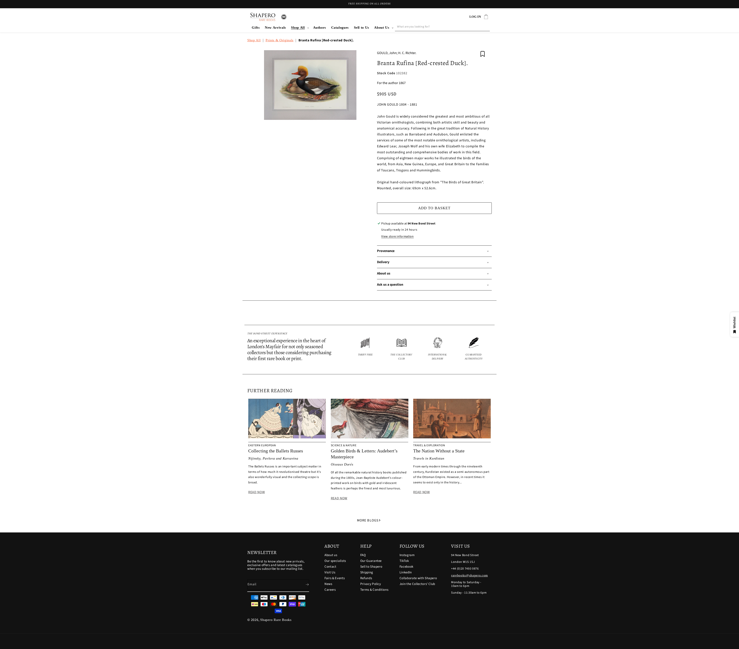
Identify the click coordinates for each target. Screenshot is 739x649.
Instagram (407, 555)
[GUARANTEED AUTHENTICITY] (474, 349)
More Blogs (368, 520)
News (328, 584)
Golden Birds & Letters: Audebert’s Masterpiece (364, 453)
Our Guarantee (371, 561)
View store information (397, 236)
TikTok (404, 561)
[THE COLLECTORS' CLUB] (402, 349)
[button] (299, 27)
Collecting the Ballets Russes (275, 450)
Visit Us (329, 572)
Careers (330, 589)
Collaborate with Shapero (418, 578)
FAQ (363, 555)
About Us (381, 27)
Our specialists (335, 561)
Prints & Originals (279, 40)
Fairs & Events (334, 578)
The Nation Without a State (439, 450)
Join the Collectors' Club (417, 584)
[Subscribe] (304, 585)
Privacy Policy (370, 584)
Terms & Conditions (374, 589)
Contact (330, 566)
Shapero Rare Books (276, 620)
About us (330, 555)
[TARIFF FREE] (365, 349)
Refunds (366, 578)
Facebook (406, 566)
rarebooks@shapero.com (469, 575)
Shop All (298, 27)
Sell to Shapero (371, 566)
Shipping (366, 572)
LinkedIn (406, 572)
